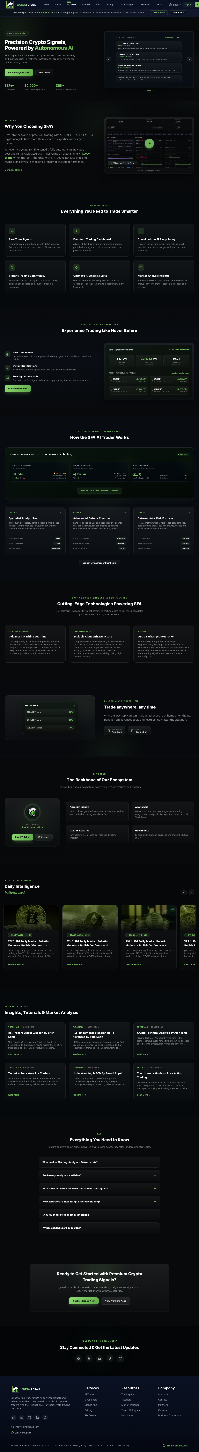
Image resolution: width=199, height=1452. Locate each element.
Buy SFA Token (22, 837)
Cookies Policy (122, 1445)
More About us (12, 169)
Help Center (127, 1415)
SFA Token (90, 1415)
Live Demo (44, 72)
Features (86, 4)
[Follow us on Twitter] (89, 1358)
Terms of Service (63, 1445)
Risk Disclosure (95, 1445)
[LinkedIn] (37, 1417)
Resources (145, 4)
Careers (162, 1410)
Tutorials (126, 1399)
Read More (13, 1054)
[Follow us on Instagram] (120, 1358)
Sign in (188, 4)
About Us (163, 1394)
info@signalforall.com (27, 1426)
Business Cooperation (170, 1415)
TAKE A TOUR (159, 13)
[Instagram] (29, 1417)
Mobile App (91, 1404)
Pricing (109, 4)
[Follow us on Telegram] (78, 1358)
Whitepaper (44, 837)
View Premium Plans (115, 1300)
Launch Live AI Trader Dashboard (99, 562)
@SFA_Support (23, 1432)
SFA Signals (91, 1399)
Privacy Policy (79, 1445)
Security (109, 1445)
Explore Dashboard (17, 388)
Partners (163, 1404)
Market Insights (126, 4)
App (98, 4)
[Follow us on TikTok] (109, 1358)
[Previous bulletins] (184, 892)
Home (46, 4)
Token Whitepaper (131, 1410)
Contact (159, 4)
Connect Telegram (178, 1436)
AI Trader (71, 4)
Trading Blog (128, 1394)
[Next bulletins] (191, 892)
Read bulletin (14, 964)
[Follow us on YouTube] (99, 1358)
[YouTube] (21, 1417)
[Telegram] (45, 1417)
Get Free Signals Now (19, 72)
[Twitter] (13, 1417)
